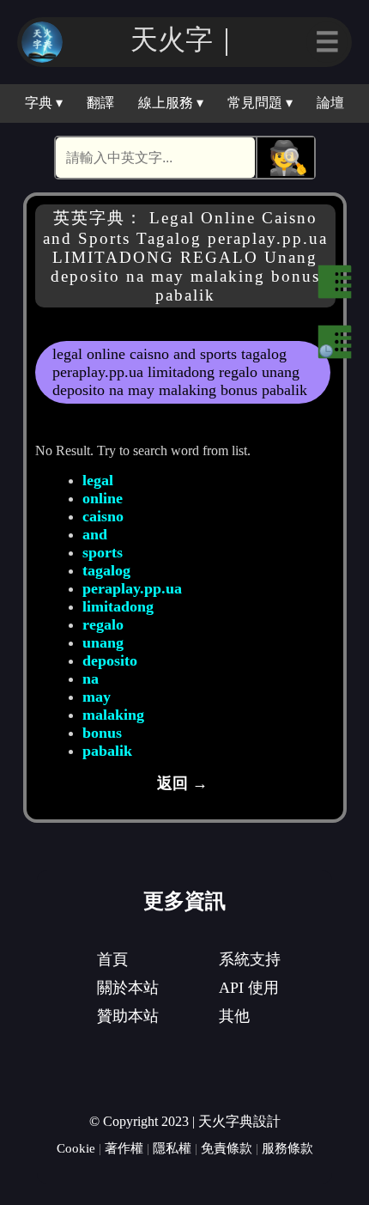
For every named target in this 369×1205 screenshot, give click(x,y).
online (102, 498)
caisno (103, 516)
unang (103, 642)
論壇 (330, 102)
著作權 (124, 1148)
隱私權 (172, 1148)
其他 (234, 1016)
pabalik (107, 750)
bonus (102, 732)
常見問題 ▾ (260, 102)
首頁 (112, 959)
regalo (103, 624)
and (94, 534)
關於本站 (128, 987)
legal (97, 480)
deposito (109, 660)
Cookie (76, 1148)
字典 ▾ (44, 102)
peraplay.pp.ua (132, 588)
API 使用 (249, 987)
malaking (113, 714)
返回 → (182, 783)
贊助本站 (128, 1016)
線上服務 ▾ (170, 102)
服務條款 (287, 1148)
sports (102, 552)
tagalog (106, 570)
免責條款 (226, 1148)
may (96, 696)
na (90, 678)
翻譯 (100, 102)
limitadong (118, 606)
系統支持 (250, 959)
